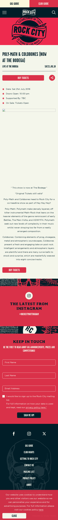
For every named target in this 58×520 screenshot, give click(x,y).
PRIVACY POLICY (29, 478)
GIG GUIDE (29, 445)
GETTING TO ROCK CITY (29, 458)
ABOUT (29, 484)
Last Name (10, 375)
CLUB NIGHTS (29, 452)
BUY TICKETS (23, 78)
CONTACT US (29, 465)
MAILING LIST (29, 471)
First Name (10, 362)
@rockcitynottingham (29, 314)
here (41, 509)
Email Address (12, 388)
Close (14, 515)
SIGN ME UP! (29, 415)
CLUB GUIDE (44, 3)
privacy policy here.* (36, 407)
